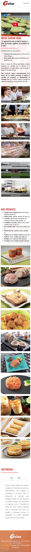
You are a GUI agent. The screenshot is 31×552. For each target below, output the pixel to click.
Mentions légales (5, 545)
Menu (25, 3)
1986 (19, 478)
